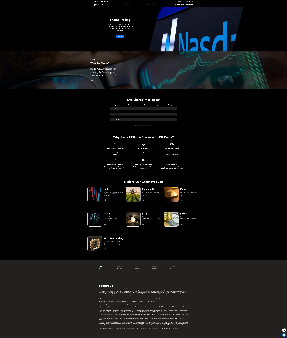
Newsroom (154, 276)
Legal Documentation (174, 270)
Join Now (120, 36)
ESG (171, 276)
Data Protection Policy (183, 333)
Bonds (100, 280)
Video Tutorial (137, 276)
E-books (136, 278)
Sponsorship (151, 5)
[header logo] (99, 5)
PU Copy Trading (120, 270)
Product (100, 266)
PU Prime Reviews (156, 270)
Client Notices (155, 274)
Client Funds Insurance (175, 274)
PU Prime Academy (138, 268)
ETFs (100, 278)
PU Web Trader (120, 272)
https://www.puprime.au (151, 307)
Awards (153, 272)
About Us (154, 268)
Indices (100, 272)
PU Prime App (119, 268)
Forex (100, 268)
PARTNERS (96, 1)
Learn (143, 5)
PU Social (118, 278)
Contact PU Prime (155, 278)
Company (136, 5)
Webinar (136, 274)
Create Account (179, 4)
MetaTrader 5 (119, 274)
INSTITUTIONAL (104, 1)
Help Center (154, 280)
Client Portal (189, 4)
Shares (100, 276)
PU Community (138, 270)
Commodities (101, 274)
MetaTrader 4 (119, 276)
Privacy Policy (175, 333)
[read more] (91, 80)
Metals (100, 270)
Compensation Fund (174, 272)
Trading (128, 5)
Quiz (135, 272)
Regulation (172, 268)
